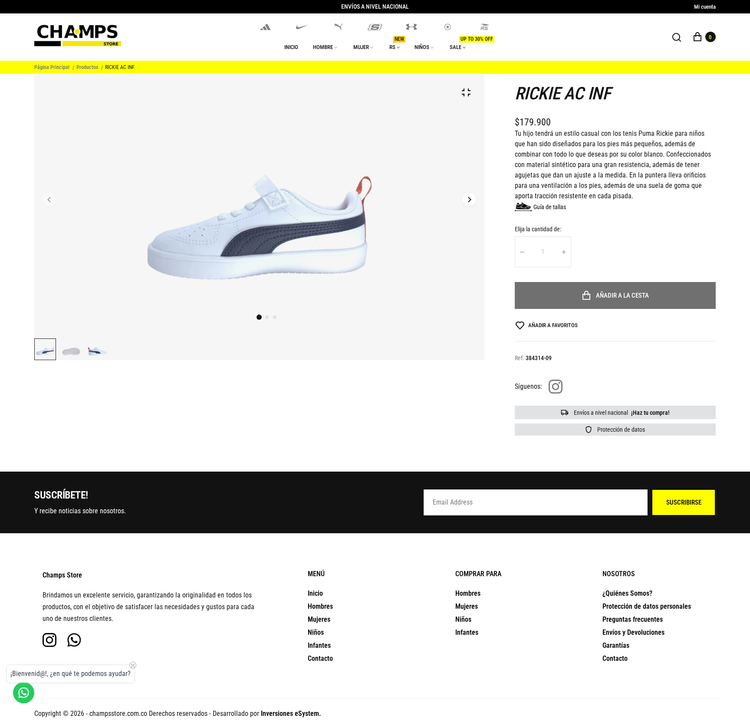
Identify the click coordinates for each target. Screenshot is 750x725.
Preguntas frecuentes (632, 619)
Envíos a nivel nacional (621, 412)
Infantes (319, 645)
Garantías (615, 645)
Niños (316, 632)
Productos (87, 67)
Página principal (51, 67)
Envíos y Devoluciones (633, 632)
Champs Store (62, 575)
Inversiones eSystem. (291, 713)
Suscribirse (683, 502)
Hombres (320, 606)
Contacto (320, 658)
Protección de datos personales (646, 606)
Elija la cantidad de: (538, 229)
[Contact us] (23, 692)
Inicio (315, 593)
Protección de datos (620, 429)
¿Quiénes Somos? (627, 593)
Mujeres (319, 619)
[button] (267, 317)
